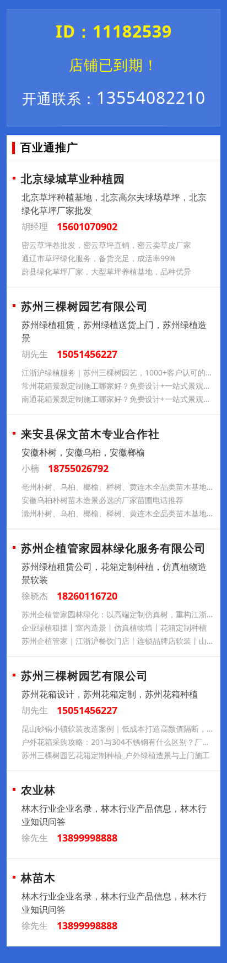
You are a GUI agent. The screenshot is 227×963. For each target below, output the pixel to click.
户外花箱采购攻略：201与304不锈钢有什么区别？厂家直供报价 (118, 742)
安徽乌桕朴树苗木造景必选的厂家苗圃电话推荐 (102, 500)
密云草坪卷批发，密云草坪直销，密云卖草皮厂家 (106, 245)
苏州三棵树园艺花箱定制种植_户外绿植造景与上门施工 (115, 755)
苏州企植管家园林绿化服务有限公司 (113, 548)
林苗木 (38, 877)
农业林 (38, 789)
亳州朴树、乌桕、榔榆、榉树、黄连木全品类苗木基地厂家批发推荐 (118, 487)
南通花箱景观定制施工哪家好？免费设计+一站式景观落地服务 (118, 399)
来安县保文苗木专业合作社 (90, 433)
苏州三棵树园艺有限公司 (84, 306)
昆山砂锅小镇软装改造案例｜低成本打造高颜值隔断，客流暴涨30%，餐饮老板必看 (118, 728)
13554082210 (114, 97)
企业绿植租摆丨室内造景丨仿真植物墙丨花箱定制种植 (114, 627)
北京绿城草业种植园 (73, 178)
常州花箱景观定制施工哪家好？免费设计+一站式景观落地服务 (118, 385)
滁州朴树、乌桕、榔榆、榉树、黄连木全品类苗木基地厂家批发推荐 (118, 513)
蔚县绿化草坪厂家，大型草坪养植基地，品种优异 (106, 271)
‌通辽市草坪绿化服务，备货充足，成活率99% (98, 258)
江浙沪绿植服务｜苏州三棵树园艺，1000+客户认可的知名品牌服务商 (118, 372)
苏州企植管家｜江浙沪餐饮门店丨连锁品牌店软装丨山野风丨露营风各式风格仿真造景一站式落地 (118, 641)
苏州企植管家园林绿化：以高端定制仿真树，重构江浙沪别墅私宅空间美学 (118, 614)
